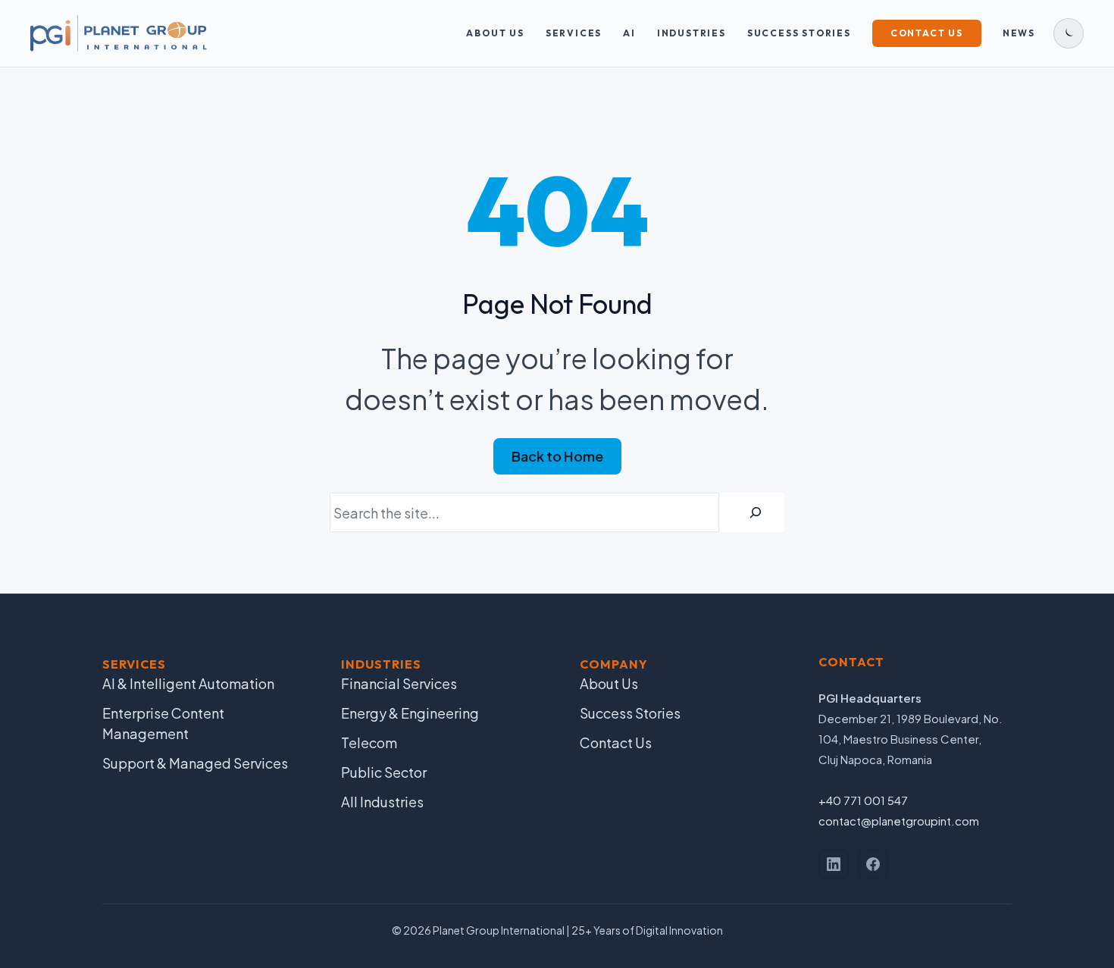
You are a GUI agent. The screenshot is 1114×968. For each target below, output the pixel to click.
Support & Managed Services (195, 763)
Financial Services (399, 683)
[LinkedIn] (833, 864)
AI (629, 33)
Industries (691, 33)
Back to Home (557, 456)
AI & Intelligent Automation (188, 683)
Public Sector (384, 772)
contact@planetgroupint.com (898, 820)
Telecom (369, 742)
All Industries (382, 801)
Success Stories (799, 33)
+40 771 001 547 (863, 800)
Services (574, 33)
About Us (495, 33)
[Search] (755, 512)
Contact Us (926, 33)
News (1019, 33)
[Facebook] (873, 864)
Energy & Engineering (410, 713)
